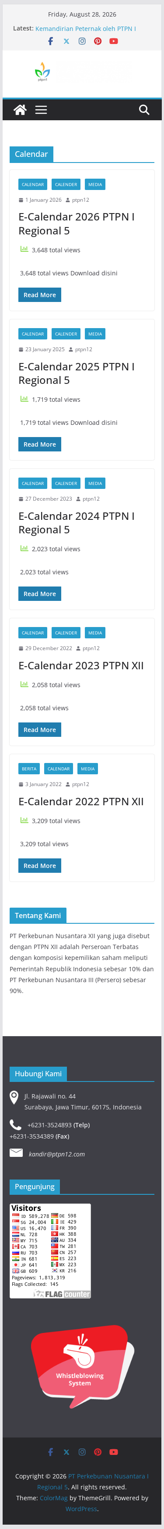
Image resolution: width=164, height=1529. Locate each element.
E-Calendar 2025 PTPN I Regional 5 (76, 373)
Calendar (33, 184)
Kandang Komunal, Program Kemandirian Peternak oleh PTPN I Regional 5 (85, 31)
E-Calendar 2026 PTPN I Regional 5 (76, 223)
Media (95, 184)
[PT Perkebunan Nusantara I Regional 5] (20, 109)
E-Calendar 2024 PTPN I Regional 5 (76, 522)
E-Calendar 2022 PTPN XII (81, 801)
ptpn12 (80, 199)
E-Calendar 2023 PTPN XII (81, 665)
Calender (66, 184)
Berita (29, 769)
